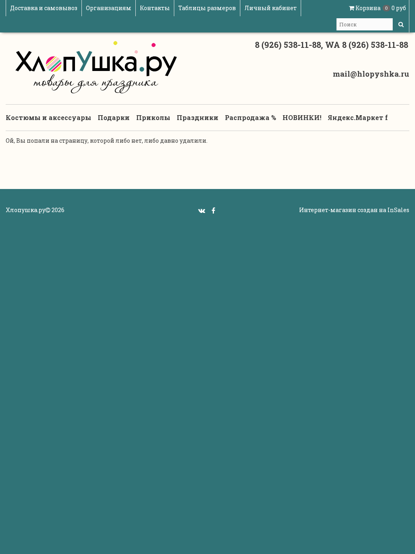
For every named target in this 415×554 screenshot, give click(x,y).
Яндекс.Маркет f (358, 117)
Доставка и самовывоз (43, 8)
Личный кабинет (270, 8)
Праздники (197, 117)
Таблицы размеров (207, 8)
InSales (398, 210)
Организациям (108, 8)
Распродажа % (250, 117)
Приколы (153, 117)
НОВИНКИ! (301, 117)
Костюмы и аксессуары (48, 117)
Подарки (114, 117)
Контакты (155, 8)
